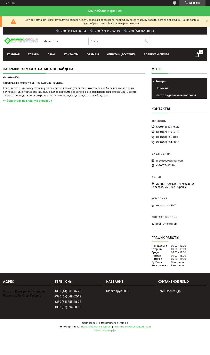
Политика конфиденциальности (132, 326)
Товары (33, 54)
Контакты (71, 54)
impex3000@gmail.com (170, 160)
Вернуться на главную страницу (29, 100)
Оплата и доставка (121, 54)
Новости (162, 88)
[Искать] (146, 41)
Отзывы (93, 54)
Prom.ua (123, 322)
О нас (52, 54)
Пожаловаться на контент (96, 326)
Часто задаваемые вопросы (176, 95)
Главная (13, 54)
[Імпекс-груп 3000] (21, 41)
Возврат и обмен (156, 54)
